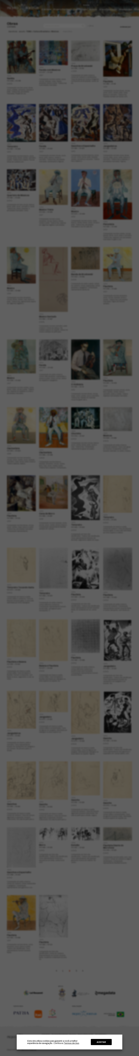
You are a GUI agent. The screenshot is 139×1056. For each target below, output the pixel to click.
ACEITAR (101, 1042)
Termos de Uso (71, 1043)
